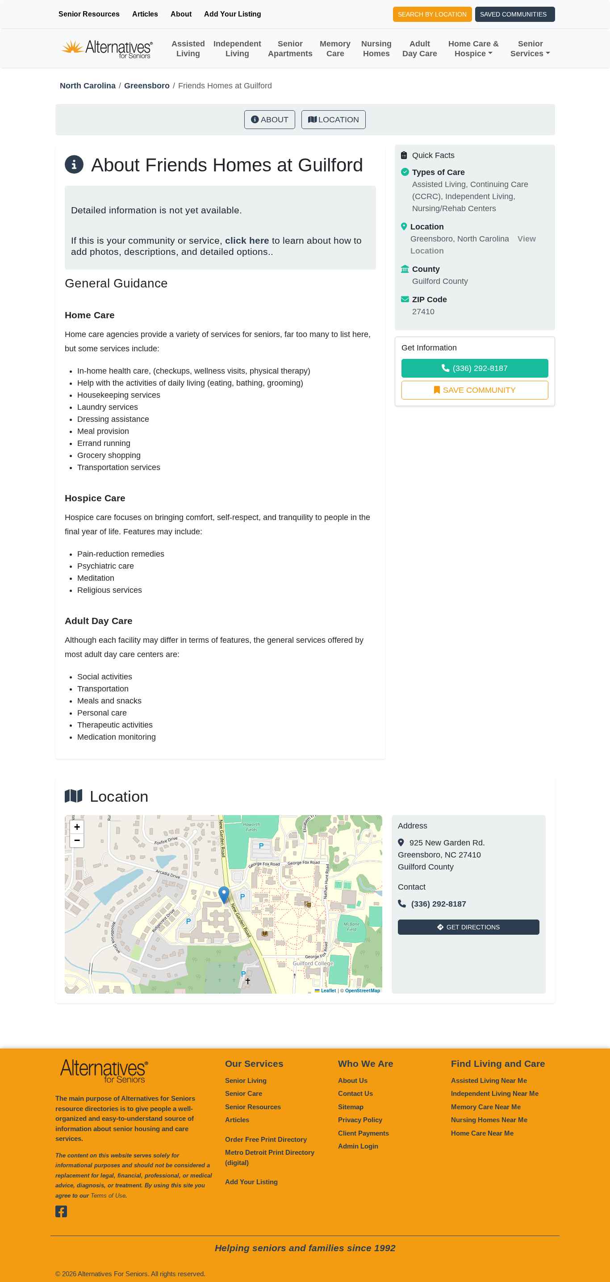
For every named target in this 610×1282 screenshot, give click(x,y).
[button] (224, 895)
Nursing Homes (376, 48)
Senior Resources (89, 14)
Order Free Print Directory (266, 1139)
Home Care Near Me (482, 1133)
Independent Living (237, 48)
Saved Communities (513, 14)
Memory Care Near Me (486, 1107)
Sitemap (350, 1107)
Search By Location (432, 14)
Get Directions (473, 927)
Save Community (479, 390)
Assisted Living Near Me (489, 1080)
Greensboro (147, 85)
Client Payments (363, 1133)
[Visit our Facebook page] (62, 1211)
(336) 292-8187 (480, 368)
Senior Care (243, 1093)
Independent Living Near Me (495, 1093)
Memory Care (335, 48)
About (181, 14)
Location (338, 119)
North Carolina (88, 85)
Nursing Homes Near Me (489, 1120)
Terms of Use (108, 1195)
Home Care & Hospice (473, 48)
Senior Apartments (290, 48)
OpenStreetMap (362, 990)
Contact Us (355, 1093)
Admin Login (358, 1146)
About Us (353, 1080)
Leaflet (328, 990)
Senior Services (526, 48)
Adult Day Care (419, 48)
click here (247, 240)
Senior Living (246, 1080)
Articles (145, 14)
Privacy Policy (360, 1120)
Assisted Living (188, 48)
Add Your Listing (232, 14)
